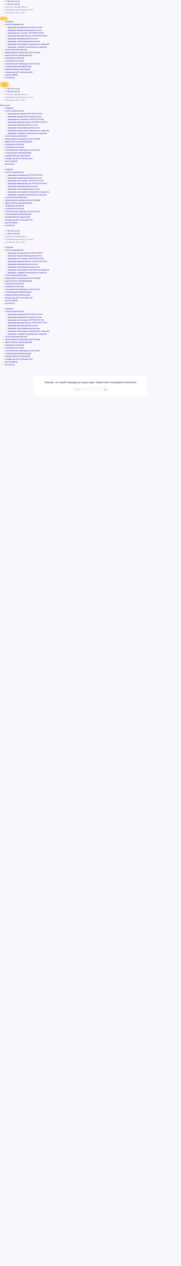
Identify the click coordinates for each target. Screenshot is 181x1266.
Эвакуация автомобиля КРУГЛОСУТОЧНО (25, 27)
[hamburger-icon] (4, 18)
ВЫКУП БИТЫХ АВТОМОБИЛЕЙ (18, 55)
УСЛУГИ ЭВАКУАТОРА (14, 25)
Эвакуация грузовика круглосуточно (23, 39)
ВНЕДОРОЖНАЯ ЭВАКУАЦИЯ (17, 69)
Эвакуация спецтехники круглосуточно (24, 41)
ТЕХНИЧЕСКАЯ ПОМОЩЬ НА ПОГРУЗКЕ (22, 64)
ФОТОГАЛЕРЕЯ (11, 75)
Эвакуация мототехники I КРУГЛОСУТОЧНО (26, 33)
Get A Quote (5, 105)
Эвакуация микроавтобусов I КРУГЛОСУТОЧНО (27, 36)
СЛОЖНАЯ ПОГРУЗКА (14, 61)
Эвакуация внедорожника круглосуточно (25, 30)
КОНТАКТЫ (10, 78)
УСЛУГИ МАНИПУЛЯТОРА (16, 50)
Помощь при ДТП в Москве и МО (19, 72)
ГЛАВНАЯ (9, 22)
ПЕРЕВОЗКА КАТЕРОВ (14, 58)
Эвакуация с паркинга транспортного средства (27, 47)
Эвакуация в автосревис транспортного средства (28, 44)
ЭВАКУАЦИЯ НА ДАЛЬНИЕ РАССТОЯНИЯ (22, 53)
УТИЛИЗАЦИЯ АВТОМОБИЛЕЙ (18, 67)
